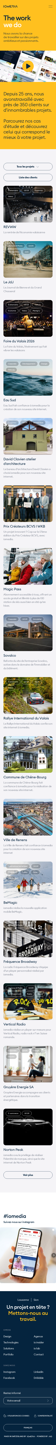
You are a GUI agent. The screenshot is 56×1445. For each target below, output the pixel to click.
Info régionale (13, 252)
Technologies (11, 1342)
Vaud (10, 809)
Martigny (36, 311)
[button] (2, 1255)
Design (7, 1336)
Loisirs (10, 559)
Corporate (12, 364)
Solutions (8, 1348)
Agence (38, 1336)
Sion (20, 496)
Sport (21, 559)
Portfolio (8, 1354)
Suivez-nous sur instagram (18, 1222)
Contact (39, 1354)
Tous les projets (26, 166)
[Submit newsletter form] (49, 1400)
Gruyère (11, 1056)
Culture (37, 305)
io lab (37, 1348)
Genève (11, 747)
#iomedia (14, 1216)
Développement (28, 364)
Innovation (39, 490)
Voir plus (28, 1175)
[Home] (10, 6)
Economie (39, 190)
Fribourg (11, 370)
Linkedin (38, 1372)
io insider (39, 1342)
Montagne (39, 553)
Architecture (38, 423)
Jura (26, 252)
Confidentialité (45, 1416)
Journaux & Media (15, 246)
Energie (44, 364)
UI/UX (26, 190)
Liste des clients (28, 177)
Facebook (9, 1378)
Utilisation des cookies (18, 1416)
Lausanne (23, 1300)
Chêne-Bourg (25, 747)
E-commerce (13, 553)
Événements (13, 190)
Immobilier (37, 619)
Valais (10, 196)
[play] (28, 66)
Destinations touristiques (17, 866)
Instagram (9, 1372)
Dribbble (39, 1378)
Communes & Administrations (20, 741)
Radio (29, 931)
